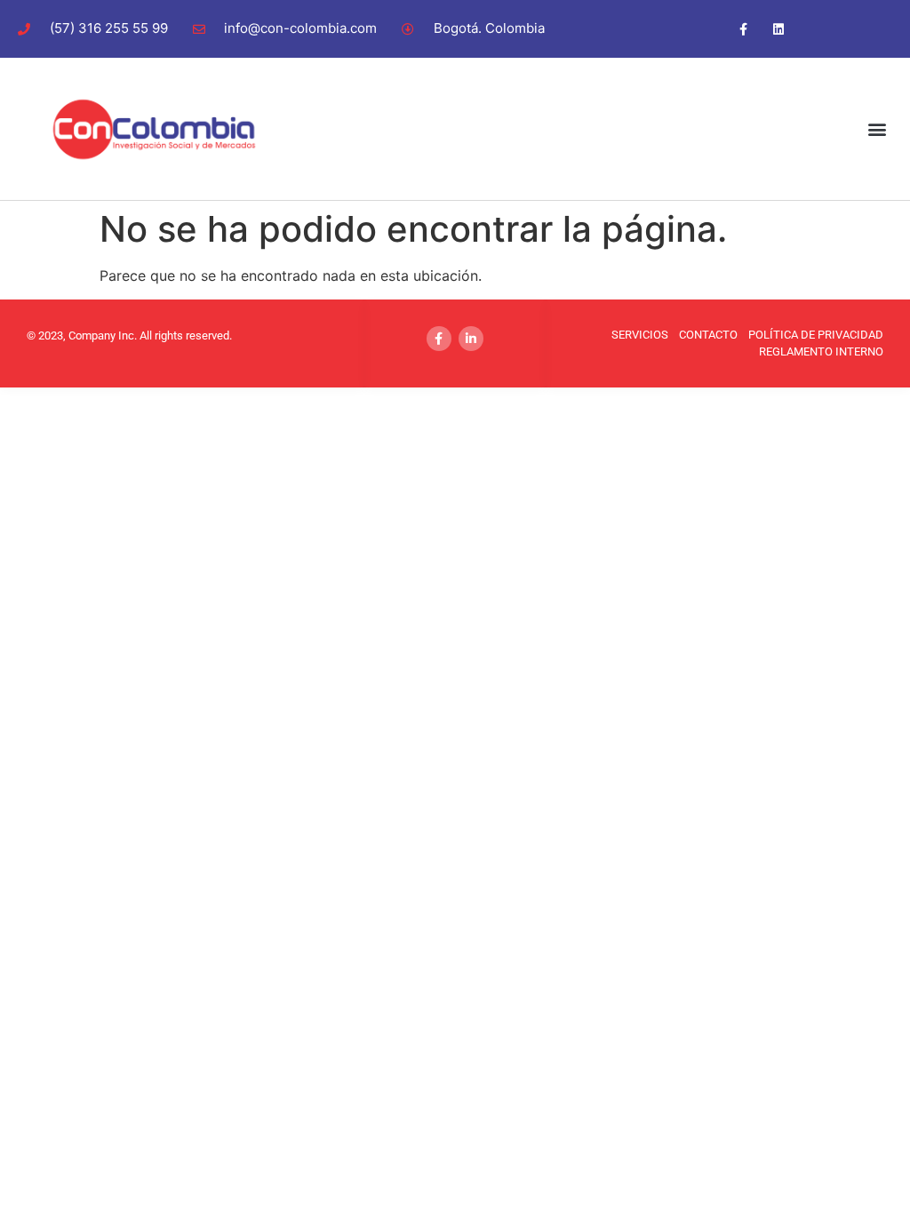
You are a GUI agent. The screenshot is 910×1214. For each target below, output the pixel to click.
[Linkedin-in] (471, 338)
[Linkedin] (778, 29)
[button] (877, 129)
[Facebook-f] (743, 29)
